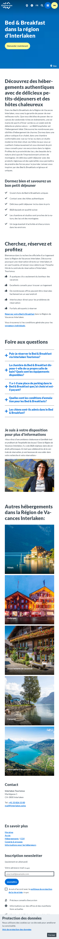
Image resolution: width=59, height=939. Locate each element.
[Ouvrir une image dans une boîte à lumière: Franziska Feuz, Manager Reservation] (29, 475)
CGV (22, 838)
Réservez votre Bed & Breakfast (19, 314)
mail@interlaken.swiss (15, 805)
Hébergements (12, 838)
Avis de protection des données (16, 929)
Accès (7, 835)
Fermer (51, 935)
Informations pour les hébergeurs (20, 845)
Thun (55, 66)
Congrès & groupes (14, 841)
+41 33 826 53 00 (17, 802)
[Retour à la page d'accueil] (6, 5)
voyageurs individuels (15, 325)
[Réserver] (54, 5)
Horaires (9, 832)
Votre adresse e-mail (17, 867)
